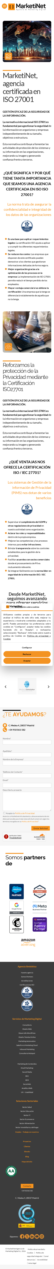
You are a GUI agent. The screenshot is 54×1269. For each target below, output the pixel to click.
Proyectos (27, 1141)
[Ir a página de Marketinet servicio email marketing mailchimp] (16, 925)
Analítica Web (27, 1088)
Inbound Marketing (27, 1049)
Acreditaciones (27, 981)
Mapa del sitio (27, 1162)
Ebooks (27, 1151)
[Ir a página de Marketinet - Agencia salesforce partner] (16, 892)
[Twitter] (27, 1236)
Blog (27, 1156)
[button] (4, 6)
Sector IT (27, 1115)
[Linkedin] (32, 1236)
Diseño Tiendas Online (27, 1037)
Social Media (27, 1072)
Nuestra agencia (27, 973)
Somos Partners (27, 977)
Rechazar (27, 654)
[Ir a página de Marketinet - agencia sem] (16, 908)
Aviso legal (32, 1263)
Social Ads (27, 1084)
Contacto (27, 1186)
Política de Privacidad (25, 813)
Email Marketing (27, 1068)
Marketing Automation (27, 1041)
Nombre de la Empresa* (13, 759)
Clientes (27, 1146)
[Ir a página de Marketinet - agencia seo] (40, 925)
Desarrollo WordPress (27, 1033)
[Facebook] (22, 1236)
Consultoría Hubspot (27, 1053)
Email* (6, 780)
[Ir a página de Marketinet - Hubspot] (40, 892)
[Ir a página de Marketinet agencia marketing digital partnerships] (28, 943)
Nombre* (7, 738)
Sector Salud (27, 1107)
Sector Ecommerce (27, 1119)
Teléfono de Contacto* (13, 772)
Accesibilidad (42, 1260)
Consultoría (27, 1025)
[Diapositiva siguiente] (48, 687)
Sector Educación (27, 1111)
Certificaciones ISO (27, 985)
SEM (27, 1080)
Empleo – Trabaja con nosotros (27, 1132)
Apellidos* (7, 751)
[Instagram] (41, 1236)
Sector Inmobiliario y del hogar (27, 1127)
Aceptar (27, 660)
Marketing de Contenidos (27, 1064)
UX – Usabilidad (27, 1092)
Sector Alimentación (27, 1123)
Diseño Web (27, 1029)
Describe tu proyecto (12, 790)
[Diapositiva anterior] (5, 687)
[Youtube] (37, 1236)
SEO (27, 1076)
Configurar (27, 647)
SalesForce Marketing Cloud (27, 1045)
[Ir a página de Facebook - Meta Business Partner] (40, 908)
